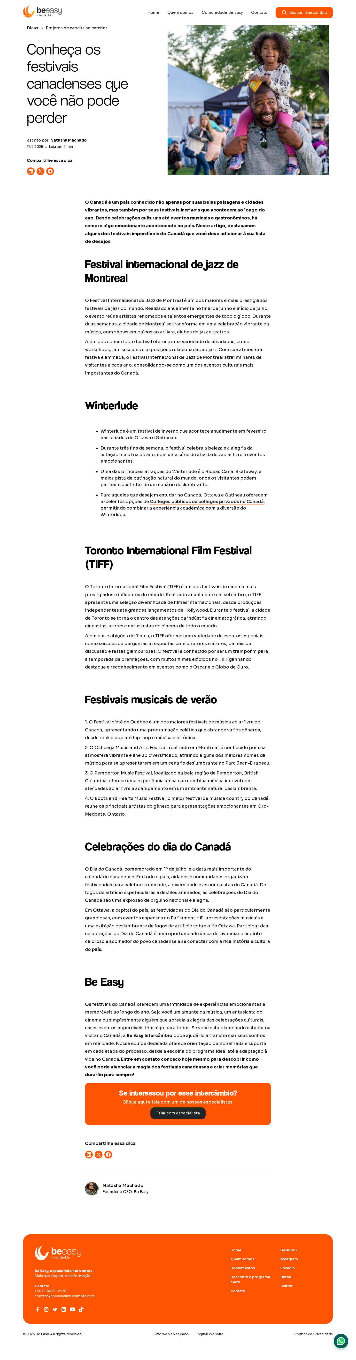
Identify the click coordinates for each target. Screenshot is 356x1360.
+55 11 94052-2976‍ (50, 1291)
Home (153, 12)
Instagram (289, 1259)
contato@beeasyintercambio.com (65, 1296)
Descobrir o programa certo (250, 1279)
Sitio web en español (171, 1334)
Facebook (289, 1250)
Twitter (286, 1286)
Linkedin (287, 1268)
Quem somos (180, 12)
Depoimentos (243, 1268)
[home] (42, 13)
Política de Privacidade (313, 1334)
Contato (259, 12)
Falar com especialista (178, 1113)
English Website (209, 1334)
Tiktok (285, 1277)
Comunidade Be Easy (222, 12)
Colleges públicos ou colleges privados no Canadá (207, 501)
